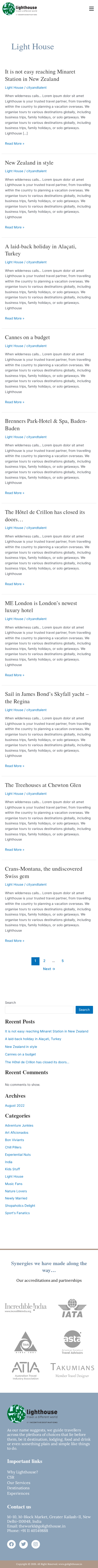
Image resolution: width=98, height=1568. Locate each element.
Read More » (14, 143)
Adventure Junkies (19, 1125)
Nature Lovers (16, 1191)
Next (49, 969)
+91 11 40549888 (34, 1530)
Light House (14, 87)
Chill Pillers (13, 1147)
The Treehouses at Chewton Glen (43, 785)
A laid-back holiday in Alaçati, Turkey (40, 249)
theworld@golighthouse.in (42, 1526)
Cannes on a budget (27, 337)
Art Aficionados (16, 1132)
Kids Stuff (12, 1169)
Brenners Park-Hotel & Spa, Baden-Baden (46, 424)
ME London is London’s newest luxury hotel (41, 606)
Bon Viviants (14, 1140)
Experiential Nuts (18, 1154)
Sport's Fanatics (17, 1213)
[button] (92, 8)
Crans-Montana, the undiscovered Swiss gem (43, 872)
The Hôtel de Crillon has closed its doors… (45, 515)
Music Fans (13, 1184)
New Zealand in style (29, 162)
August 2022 (14, 1105)
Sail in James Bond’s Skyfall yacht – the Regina (47, 697)
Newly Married (16, 1198)
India (8, 1162)
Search (10, 1002)
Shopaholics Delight (20, 1205)
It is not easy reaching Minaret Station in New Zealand (40, 75)
